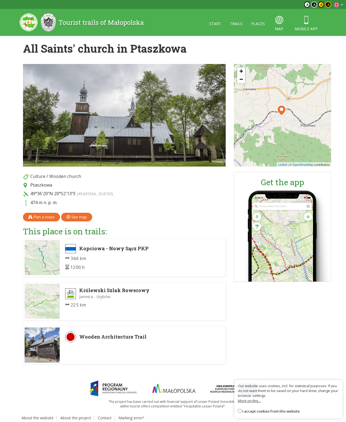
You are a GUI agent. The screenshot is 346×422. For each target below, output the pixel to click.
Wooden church (65, 176)
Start (215, 23)
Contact (105, 417)
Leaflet (282, 164)
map (279, 28)
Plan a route (43, 217)
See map (78, 217)
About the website (38, 417)
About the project (75, 417)
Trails (236, 23)
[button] (281, 110)
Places (258, 23)
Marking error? (131, 417)
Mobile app (306, 28)
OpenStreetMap (302, 164)
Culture (37, 176)
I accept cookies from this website (271, 411)
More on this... (249, 400)
